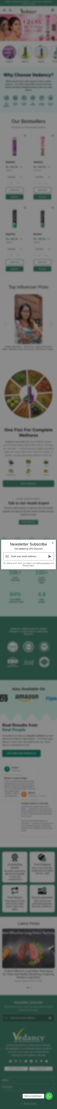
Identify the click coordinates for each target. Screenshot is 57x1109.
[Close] (53, 543)
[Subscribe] (50, 556)
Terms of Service (43, 563)
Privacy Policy (28, 565)
